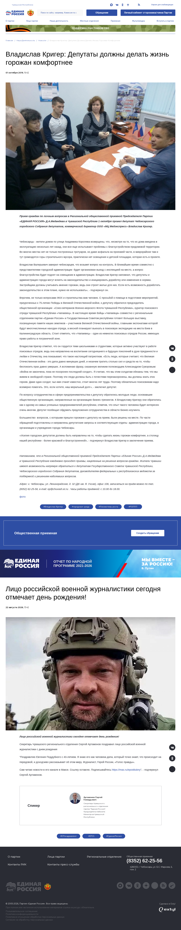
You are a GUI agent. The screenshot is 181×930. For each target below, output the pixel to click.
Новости (42, 40)
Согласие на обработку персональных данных (29, 920)
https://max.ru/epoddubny (126, 769)
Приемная (115, 21)
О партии (10, 21)
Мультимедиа (138, 21)
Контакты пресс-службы (63, 864)
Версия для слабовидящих (162, 5)
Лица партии (32, 21)
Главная (9, 40)
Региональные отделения (104, 856)
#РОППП (133, 507)
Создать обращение (147, 533)
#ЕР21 (91, 836)
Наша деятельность (59, 21)
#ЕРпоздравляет (68, 836)
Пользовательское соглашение (21, 911)
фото (23, 496)
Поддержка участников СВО (90, 28)
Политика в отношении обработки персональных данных (35, 917)
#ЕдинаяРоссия (114, 836)
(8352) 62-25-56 (144, 861)
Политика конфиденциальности (22, 914)
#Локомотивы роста (108, 507)
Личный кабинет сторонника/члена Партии (148, 12)
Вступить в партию (165, 21)
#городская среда (81, 507)
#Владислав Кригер (53, 507)
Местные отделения (89, 21)
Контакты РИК (17, 864)
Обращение (101, 12)
